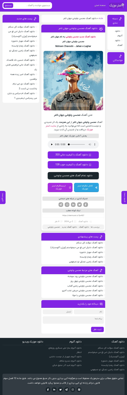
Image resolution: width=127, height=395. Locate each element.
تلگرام (61, 204)
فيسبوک (48, 389)
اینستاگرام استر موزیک (59, 187)
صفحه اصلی (100, 5)
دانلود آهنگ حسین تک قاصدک (21, 60)
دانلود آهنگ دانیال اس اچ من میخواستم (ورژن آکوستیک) (76, 247)
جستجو (8, 5)
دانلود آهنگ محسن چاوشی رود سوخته (85, 276)
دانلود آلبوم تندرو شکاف (70, 361)
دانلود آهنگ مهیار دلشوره (91, 252)
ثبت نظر (97, 329)
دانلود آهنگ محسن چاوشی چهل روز (86, 281)
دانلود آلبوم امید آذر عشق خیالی (67, 365)
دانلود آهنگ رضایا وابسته (91, 257)
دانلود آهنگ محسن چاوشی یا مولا (87, 295)
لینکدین (73, 204)
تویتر (79, 204)
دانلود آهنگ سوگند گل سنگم (89, 242)
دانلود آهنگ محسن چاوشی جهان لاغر (78, 28)
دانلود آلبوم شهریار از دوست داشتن (65, 356)
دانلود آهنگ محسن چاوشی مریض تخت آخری (82, 290)
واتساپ (67, 204)
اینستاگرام (72, 389)
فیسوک (85, 204)
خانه (101, 18)
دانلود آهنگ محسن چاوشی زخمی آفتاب (85, 286)
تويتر (60, 389)
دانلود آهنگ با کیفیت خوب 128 (71, 164)
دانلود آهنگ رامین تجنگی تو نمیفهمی (86, 261)
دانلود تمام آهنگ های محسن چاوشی (73, 175)
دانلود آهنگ (83, 221)
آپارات (79, 389)
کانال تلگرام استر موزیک (85, 187)
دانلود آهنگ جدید (87, 36)
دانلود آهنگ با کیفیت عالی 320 (71, 154)
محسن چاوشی (72, 36)
